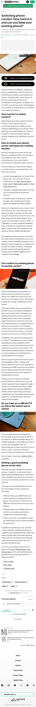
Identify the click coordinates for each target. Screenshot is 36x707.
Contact (18, 660)
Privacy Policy (18, 675)
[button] (18, 2)
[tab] (6, 610)
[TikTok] (34, 685)
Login (32, 2)
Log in (27, 596)
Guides (3, 573)
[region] (18, 621)
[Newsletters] (27, 685)
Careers (18, 665)
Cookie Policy (18, 680)
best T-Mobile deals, (19, 549)
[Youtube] (15, 685)
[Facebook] (2, 685)
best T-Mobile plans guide (18, 184)
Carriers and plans (21, 582)
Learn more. (31, 9)
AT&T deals (7, 565)
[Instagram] (9, 685)
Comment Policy (14, 593)
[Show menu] (2, 2)
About (18, 655)
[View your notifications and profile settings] (33, 610)
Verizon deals (8, 561)
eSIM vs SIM (26, 456)
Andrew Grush (7, 35)
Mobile (3, 11)
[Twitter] (21, 685)
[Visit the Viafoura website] (31, 645)
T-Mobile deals (8, 568)
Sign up (31, 596)
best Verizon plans (24, 181)
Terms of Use (18, 670)
